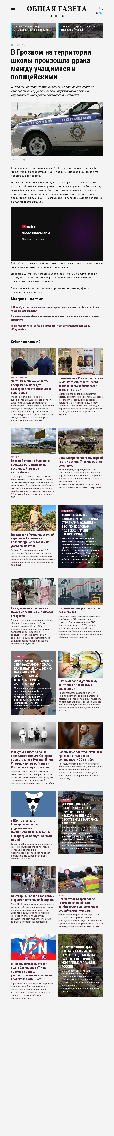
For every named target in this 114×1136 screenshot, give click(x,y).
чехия (61, 895)
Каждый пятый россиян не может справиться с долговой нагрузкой (32, 612)
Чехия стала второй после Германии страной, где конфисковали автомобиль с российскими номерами (78, 904)
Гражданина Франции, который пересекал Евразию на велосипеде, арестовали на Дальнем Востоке (32, 540)
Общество (57, 16)
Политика (67, 511)
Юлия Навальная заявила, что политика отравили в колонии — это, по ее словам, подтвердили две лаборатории (79, 524)
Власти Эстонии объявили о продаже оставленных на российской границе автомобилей (30, 466)
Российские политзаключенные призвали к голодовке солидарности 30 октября (80, 755)
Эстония (15, 457)
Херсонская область (20, 377)
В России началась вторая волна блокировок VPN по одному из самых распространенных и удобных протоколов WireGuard (31, 971)
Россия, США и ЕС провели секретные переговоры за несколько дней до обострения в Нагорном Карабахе (80, 813)
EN (101, 12)
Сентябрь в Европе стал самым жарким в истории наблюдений (33, 898)
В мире (66, 800)
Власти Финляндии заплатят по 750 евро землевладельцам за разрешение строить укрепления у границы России (78, 957)
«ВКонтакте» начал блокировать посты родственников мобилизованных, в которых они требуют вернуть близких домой (31, 830)
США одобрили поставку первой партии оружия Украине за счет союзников (80, 461)
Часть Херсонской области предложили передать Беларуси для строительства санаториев (31, 387)
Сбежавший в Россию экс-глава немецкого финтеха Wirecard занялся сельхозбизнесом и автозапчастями (80, 384)
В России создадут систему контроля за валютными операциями (77, 685)
